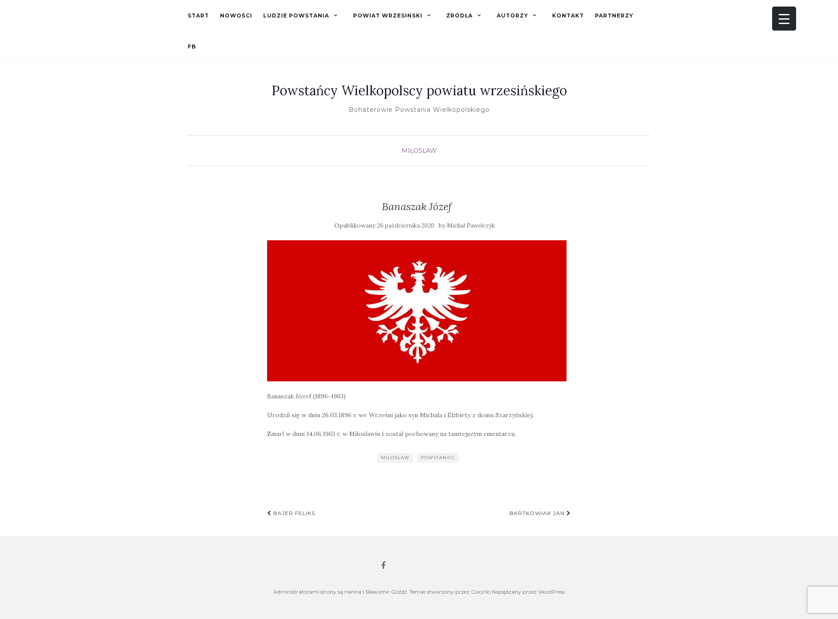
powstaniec (438, 457)
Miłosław (419, 151)
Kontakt (568, 15)
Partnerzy (614, 15)
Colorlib (481, 591)
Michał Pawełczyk (471, 225)
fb (192, 46)
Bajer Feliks (293, 513)
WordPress (551, 591)
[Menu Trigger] (784, 19)
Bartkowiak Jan (538, 513)
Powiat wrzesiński (387, 15)
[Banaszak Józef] (417, 310)
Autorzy (512, 15)
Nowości (236, 15)
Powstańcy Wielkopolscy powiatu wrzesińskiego (419, 90)
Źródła (459, 15)
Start (198, 15)
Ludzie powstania (296, 15)
